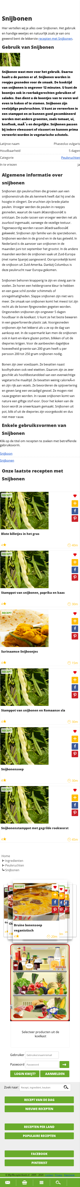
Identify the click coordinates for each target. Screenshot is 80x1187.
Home (5, 856)
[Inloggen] (64, 1064)
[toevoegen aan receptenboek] (75, 503)
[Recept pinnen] (75, 518)
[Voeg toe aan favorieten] (75, 496)
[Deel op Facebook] (75, 511)
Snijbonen (7, 460)
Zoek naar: (11, 1087)
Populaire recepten (39, 1136)
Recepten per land (39, 1127)
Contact (49, 1175)
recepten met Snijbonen (55, 39)
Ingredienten (14, 861)
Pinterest (39, 1163)
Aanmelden (55, 1074)
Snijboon (6, 454)
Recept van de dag (39, 1100)
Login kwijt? (25, 1074)
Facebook (39, 1154)
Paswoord (17, 1064)
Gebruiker (17, 1055)
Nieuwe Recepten (39, 1109)
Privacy (58, 1175)
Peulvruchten (70, 158)
